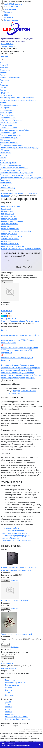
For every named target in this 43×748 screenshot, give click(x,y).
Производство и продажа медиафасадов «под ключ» (21, 177)
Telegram (8, 12)
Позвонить (8, 17)
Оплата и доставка (11, 6)
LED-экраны (4, 107)
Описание (5, 321)
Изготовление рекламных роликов (17, 540)
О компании (5, 70)
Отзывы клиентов (12, 685)
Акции (2, 75)
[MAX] (5, 661)
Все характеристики (9, 318)
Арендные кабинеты (8, 122)
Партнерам (4, 80)
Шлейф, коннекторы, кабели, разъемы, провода (19, 147)
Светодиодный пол (8, 117)
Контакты (4, 185)
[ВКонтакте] (5, 316)
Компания (4, 67)
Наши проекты (6, 182)
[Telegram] (2, 661)
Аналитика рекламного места (12, 170)
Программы (5, 180)
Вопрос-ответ (10, 714)
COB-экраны (5, 140)
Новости (3, 72)
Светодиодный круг (8, 132)
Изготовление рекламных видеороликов (16, 172)
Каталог (3, 102)
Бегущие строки (6, 112)
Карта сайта (9, 695)
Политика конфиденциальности (18, 719)
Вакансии (4, 85)
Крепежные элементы (9, 142)
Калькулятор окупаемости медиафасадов (17, 97)
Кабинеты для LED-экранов (11, 120)
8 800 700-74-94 (7, 44)
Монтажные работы (8, 162)
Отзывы (3, 87)
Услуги (2, 160)
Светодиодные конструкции (11, 145)
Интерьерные (5, 152)
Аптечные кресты (7, 115)
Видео (22, 321)
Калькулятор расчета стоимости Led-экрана (18, 100)
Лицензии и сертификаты (10, 77)
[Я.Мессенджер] (2, 316)
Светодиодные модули (9, 105)
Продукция (4, 92)
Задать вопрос (10, 9)
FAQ (1, 82)
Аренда (3, 157)
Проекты (8, 706)
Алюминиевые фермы (9, 137)
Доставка (35, 321)
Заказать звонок (11, 20)
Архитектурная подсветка (10, 135)
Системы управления (8, 127)
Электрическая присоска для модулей (16, 634)
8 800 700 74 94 (7, 663)
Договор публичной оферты (16, 716)
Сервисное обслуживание (10, 165)
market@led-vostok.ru (13, 4)
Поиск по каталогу (7, 187)
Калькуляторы (6, 95)
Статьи (3, 90)
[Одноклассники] (8, 316)
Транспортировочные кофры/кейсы (14, 130)
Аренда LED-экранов (11, 538)
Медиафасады (6, 110)
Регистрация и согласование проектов (16, 175)
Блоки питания (6, 125)
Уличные (3, 155)
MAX (6, 15)
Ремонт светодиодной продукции (14, 167)
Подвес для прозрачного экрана (14, 600)
